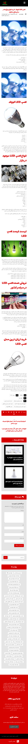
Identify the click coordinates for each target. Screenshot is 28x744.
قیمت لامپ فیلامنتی (9, 598)
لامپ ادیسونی (7, 641)
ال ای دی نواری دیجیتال (18, 401)
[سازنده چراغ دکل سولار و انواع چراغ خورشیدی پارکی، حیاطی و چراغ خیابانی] (4, 3)
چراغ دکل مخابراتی (19, 659)
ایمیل (23, 531)
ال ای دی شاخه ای (18, 573)
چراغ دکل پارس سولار (19, 661)
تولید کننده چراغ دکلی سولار (14, 578)
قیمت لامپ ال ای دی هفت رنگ (19, 406)
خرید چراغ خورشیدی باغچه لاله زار (14, 584)
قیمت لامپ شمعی (18, 598)
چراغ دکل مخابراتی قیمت (9, 659)
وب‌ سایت (22, 538)
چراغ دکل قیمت (9, 656)
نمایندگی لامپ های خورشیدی (14, 647)
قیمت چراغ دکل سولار (19, 621)
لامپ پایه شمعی (19, 644)
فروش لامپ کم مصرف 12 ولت (20, 403)
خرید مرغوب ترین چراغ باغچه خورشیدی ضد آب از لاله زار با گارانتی (13, 709)
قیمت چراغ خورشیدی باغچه (14, 610)
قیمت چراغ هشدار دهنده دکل (14, 636)
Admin (21, 395)
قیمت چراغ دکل (7, 616)
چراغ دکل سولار (8, 653)
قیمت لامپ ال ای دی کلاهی (8, 403)
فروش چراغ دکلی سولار (14, 590)
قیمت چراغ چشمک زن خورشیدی (14, 638)
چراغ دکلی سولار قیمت (9, 661)
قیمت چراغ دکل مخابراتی (8, 621)
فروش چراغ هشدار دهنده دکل (14, 593)
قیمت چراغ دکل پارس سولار (14, 624)
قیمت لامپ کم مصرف (19, 601)
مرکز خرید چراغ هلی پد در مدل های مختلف (13, 704)
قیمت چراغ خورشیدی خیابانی (14, 613)
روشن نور (20, 398)
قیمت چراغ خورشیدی (14, 607)
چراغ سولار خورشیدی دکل (13, 664)
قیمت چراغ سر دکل (13, 630)
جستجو (5, 557)
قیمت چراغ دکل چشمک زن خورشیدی (14, 627)
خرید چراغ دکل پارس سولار (14, 587)
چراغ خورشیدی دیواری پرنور (17, 653)
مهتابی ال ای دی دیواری (10, 644)
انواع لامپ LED (9, 573)
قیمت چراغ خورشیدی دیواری (18, 616)
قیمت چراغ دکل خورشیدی (13, 618)
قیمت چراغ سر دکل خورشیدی (14, 633)
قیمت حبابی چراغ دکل (19, 595)
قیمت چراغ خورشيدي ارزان (14, 604)
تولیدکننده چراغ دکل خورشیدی (13, 575)
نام (23, 525)
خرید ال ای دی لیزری (8, 401)
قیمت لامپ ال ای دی (9, 595)
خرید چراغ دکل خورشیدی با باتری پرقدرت (13, 706)
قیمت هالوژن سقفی (8, 601)
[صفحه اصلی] (25, 14)
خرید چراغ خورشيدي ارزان (13, 581)
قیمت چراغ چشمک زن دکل (17, 641)
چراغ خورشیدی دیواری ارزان (14, 650)
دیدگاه (22, 510)
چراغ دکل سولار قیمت (18, 656)
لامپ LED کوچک (9, 406)
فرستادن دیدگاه (19, 545)
